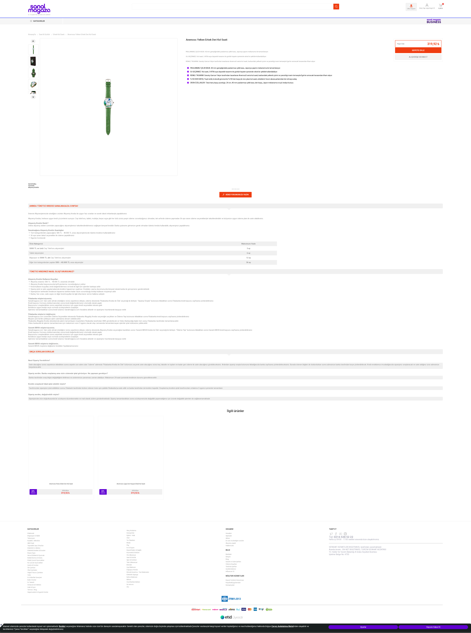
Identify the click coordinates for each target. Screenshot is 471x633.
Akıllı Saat (30, 543)
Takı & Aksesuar (132, 562)
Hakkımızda (230, 545)
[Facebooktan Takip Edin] (336, 534)
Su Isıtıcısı (130, 584)
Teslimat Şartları (231, 566)
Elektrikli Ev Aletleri (33, 548)
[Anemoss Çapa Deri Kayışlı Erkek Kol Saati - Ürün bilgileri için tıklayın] (131, 448)
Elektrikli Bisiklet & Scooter (36, 550)
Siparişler (229, 536)
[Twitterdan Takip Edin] (331, 534)
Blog (227, 559)
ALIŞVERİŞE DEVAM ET (418, 57)
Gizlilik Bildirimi (231, 569)
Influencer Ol (230, 571)
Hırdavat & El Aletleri (34, 585)
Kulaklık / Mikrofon (33, 541)
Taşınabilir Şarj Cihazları (35, 545)
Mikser (129, 579)
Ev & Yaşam (130, 548)
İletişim (228, 557)
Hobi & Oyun (31, 587)
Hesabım (229, 533)
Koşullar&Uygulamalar (233, 582)
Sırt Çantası (31, 568)
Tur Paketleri (131, 540)
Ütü (128, 587)
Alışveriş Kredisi (33, 187)
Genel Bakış (32, 184)
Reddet (62, 626)
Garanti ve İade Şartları (233, 562)
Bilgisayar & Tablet (33, 536)
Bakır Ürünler (31, 580)
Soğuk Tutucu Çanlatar (35, 572)
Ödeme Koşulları (231, 564)
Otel (128, 538)
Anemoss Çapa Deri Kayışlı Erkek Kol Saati (131, 484)
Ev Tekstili (30, 582)
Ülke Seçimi (411, 9)
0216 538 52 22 (343, 537)
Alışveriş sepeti (231, 543)
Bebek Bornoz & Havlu (34, 558)
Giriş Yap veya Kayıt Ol (427, 8)
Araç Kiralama (131, 530)
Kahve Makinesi (132, 577)
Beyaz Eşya (31, 553)
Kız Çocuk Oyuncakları (35, 563)
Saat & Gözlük (131, 557)
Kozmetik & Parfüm (133, 552)
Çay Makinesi (131, 567)
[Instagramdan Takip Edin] (341, 534)
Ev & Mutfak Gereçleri (34, 577)
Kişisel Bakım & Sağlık (134, 550)
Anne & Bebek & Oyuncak (35, 555)
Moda (128, 543)
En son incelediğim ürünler (235, 541)
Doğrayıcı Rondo (132, 570)
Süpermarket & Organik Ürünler (37, 592)
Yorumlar (31, 186)
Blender (129, 565)
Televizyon (31, 538)
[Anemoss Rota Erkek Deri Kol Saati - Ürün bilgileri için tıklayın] (61, 448)
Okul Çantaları (32, 570)
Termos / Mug (32, 590)
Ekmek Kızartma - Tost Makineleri (138, 572)
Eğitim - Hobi (131, 535)
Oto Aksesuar (131, 555)
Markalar (229, 554)
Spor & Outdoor (132, 560)
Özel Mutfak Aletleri (133, 582)
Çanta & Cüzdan (32, 565)
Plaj (128, 545)
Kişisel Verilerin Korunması (235, 580)
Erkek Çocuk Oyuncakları (35, 560)
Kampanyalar (230, 585)
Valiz (29, 575)
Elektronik (30, 533)
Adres (228, 538)
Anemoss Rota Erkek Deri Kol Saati (61, 484)
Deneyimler (130, 533)
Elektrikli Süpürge (132, 575)
